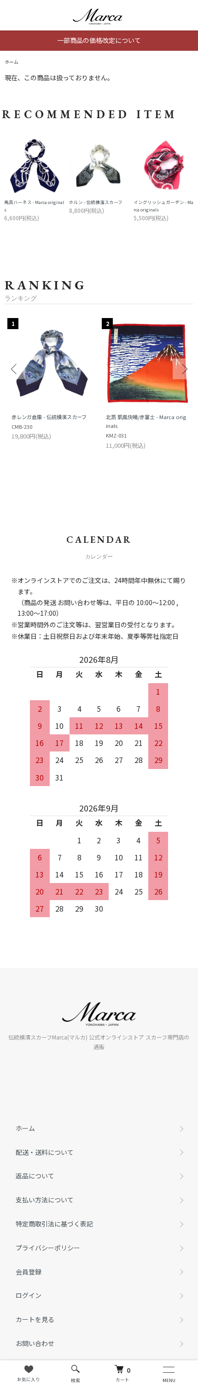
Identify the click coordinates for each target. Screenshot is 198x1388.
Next (183, 369)
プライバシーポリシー (48, 1247)
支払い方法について (45, 1199)
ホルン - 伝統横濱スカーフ (95, 202)
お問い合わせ (35, 1343)
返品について (35, 1175)
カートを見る (35, 1319)
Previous (15, 369)
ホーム (11, 61)
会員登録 (28, 1271)
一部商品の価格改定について (99, 40)
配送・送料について (45, 1152)
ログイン (28, 1295)
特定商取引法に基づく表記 (54, 1223)
